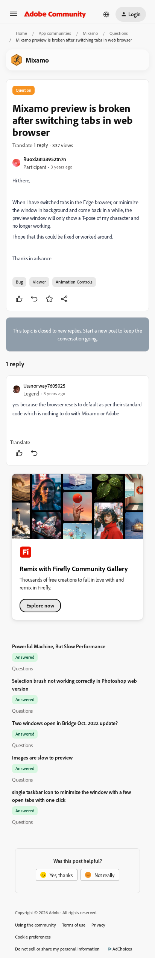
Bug (19, 282)
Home (21, 33)
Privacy (98, 925)
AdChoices (122, 949)
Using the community (35, 925)
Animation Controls (74, 282)
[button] (13, 16)
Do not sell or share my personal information (57, 949)
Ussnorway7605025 (44, 385)
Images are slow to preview (42, 757)
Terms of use (73, 925)
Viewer (39, 282)
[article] (77, 420)
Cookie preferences (33, 937)
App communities (55, 33)
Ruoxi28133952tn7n (44, 159)
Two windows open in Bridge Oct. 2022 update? (65, 723)
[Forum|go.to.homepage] (55, 14)
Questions (118, 33)
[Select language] (106, 14)
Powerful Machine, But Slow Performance (58, 646)
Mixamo (90, 33)
